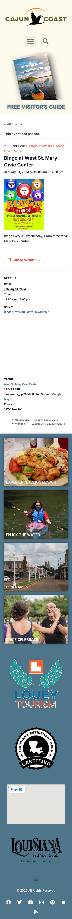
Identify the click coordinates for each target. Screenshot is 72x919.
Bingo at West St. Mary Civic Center (26, 312)
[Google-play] (36, 912)
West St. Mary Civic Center (21, 384)
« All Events (13, 124)
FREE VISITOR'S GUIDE (36, 107)
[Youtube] (31, 902)
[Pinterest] (53, 902)
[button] (30, 41)
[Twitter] (20, 902)
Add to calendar (25, 259)
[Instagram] (42, 902)
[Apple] (64, 902)
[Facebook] (9, 902)
